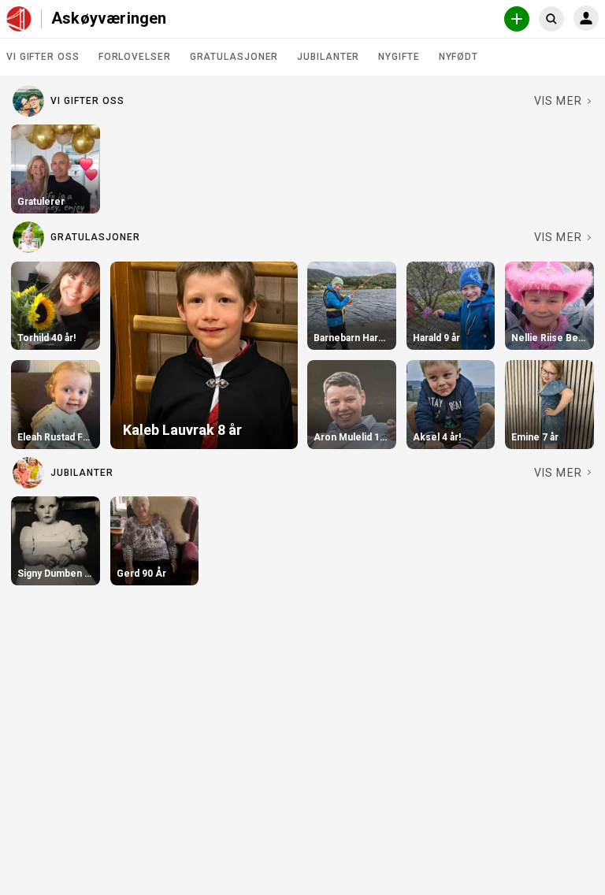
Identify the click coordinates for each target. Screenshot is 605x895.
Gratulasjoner (234, 56)
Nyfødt (458, 56)
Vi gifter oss (43, 56)
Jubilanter (328, 56)
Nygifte (398, 56)
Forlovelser (134, 56)
